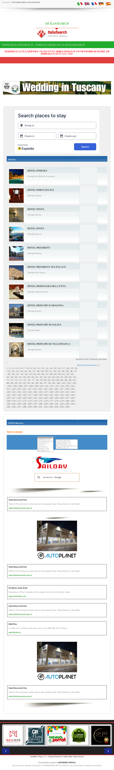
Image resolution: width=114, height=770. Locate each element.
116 (72, 386)
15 (55, 368)
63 (45, 377)
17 (63, 368)
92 (24, 383)
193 (67, 404)
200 (35, 407)
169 (8, 401)
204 (56, 407)
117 (8, 389)
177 (51, 401)
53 (72, 374)
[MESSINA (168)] (45, 449)
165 (56, 398)
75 (24, 380)
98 (49, 383)
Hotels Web (67, 757)
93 (28, 383)
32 (55, 371)
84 (62, 380)
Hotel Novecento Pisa (18, 500)
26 (30, 371)
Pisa (40, 757)
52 (68, 374)
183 (14, 404)
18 (67, 368)
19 (72, 368)
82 (53, 380)
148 (35, 395)
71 (8, 380)
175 (40, 401)
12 (43, 368)
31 (50, 371)
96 (41, 383)
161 (35, 398)
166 (62, 398)
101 (63, 383)
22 (13, 371)
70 (74, 377)
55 (12, 377)
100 (58, 383)
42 (26, 374)
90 (16, 383)
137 (46, 392)
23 (17, 371)
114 (62, 386)
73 (16, 380)
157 (14, 398)
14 (51, 368)
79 (41, 380)
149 (40, 395)
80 (45, 380)
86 (70, 380)
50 (59, 374)
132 (19, 392)
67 (62, 377)
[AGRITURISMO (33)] (67, 442)
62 (41, 377)
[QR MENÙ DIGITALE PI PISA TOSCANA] (35, 735)
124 (45, 389)
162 (40, 398)
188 (40, 404)
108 (31, 386)
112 (52, 386)
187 (35, 404)
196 (14, 407)
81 (49, 380)
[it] (80, 4)
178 (56, 401)
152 (56, 395)
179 (62, 401)
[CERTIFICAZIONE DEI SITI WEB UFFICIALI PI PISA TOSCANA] (100, 735)
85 (66, 380)
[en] (87, 4)
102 (69, 383)
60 (33, 377)
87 (74, 380)
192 (62, 404)
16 (59, 368)
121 (29, 389)
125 (51, 389)
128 (67, 389)
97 (45, 383)
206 (67, 407)
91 (20, 383)
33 (59, 371)
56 (16, 377)
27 (34, 371)
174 (35, 401)
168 (72, 398)
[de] (101, 4)
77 (33, 380)
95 (37, 383)
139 (56, 392)
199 (30, 407)
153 (62, 395)
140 (62, 392)
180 (67, 401)
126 (56, 389)
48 (51, 374)
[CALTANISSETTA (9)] (45, 441)
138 (51, 392)
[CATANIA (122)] (45, 443)
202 (46, 407)
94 (33, 383)
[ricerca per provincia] (45, 438)
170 (14, 401)
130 (8, 392)
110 (41, 386)
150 (46, 395)
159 (24, 398)
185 (24, 404)
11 (39, 368)
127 (61, 389)
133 (24, 392)
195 (8, 407)
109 (36, 386)
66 (58, 377)
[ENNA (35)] (45, 445)
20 (76, 368)
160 (30, 398)
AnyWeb (33, 757)
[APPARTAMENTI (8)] (67, 444)
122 (35, 389)
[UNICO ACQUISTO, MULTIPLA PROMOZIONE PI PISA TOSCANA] (57, 735)
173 (30, 401)
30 (46, 371)
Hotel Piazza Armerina (86, 365)
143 (8, 395)
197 (19, 407)
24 (21, 371)
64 (49, 377)
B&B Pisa (13, 624)
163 (46, 398)
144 (14, 395)
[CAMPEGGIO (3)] (67, 448)
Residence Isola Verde (18, 588)
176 (46, 401)
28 (38, 371)
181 (72, 401)
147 (30, 395)
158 (19, 398)
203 (51, 407)
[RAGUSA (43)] (45, 447)
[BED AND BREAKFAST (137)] (67, 446)
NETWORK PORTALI (67, 763)
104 (9, 386)
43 (30, 374)
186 (30, 404)
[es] (108, 4)
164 (51, 398)
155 (72, 395)
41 (22, 374)
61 (37, 377)
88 (8, 383)
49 (55, 374)
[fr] (94, 4)
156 (8, 398)
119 (18, 389)
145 (19, 395)
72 (12, 380)
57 (20, 377)
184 (19, 404)
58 (24, 377)
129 (72, 389)
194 (72, 404)
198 (24, 407)
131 (14, 392)
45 (39, 374)
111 (46, 386)
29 (42, 371)
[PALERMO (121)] (45, 451)
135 (35, 392)
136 (40, 392)
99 (53, 383)
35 (67, 371)
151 (51, 395)
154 (67, 395)
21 (9, 371)
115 (67, 386)
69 (70, 377)
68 (66, 377)
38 (9, 374)
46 (43, 374)
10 (34, 368)
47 (47, 374)
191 (56, 404)
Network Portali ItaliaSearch (26, 2)
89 (12, 383)
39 (13, 374)
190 (51, 404)
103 (74, 383)
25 (25, 371)
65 (53, 377)
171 (19, 401)
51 (63, 374)
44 (34, 374)
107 (25, 386)
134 (30, 392)
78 (37, 380)
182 (8, 404)
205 (62, 407)
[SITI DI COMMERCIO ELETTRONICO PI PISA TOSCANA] (78, 735)
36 (71, 371)
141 (67, 392)
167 (67, 398)
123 (40, 389)
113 (57, 386)
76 (28, 380)
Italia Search (79, 757)
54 (8, 377)
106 (20, 386)
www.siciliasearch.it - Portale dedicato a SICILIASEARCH (43, 44)
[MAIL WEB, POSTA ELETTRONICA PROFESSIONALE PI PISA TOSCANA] (13, 735)
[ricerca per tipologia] (67, 440)
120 (24, 389)
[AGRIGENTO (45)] (45, 440)
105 (15, 386)
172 (24, 401)
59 (28, 377)
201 (40, 407)
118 (13, 389)
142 (72, 392)
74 (20, 380)
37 (75, 371)
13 (47, 368)
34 (63, 371)
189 (46, 404)
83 (58, 380)
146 (24, 395)
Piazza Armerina (55, 757)
